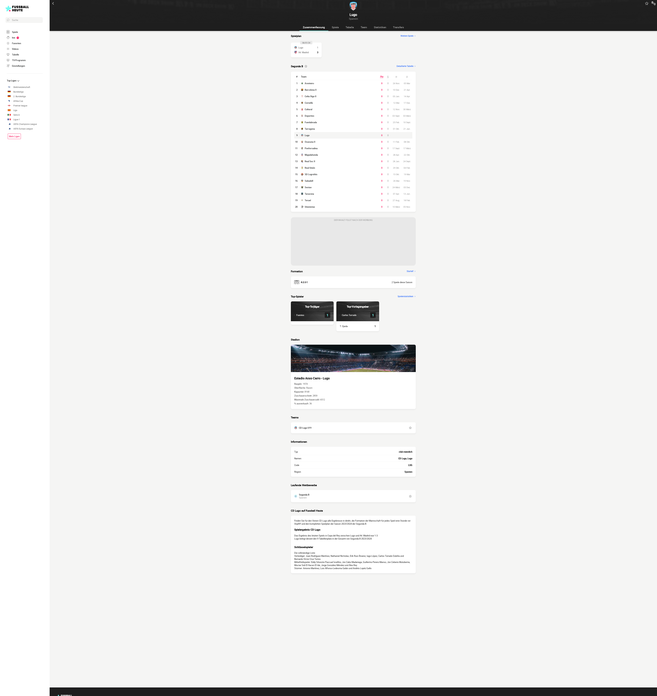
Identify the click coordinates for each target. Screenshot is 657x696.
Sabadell (309, 180)
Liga (15, 110)
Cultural (308, 109)
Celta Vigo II (310, 96)
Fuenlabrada (311, 122)
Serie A (16, 114)
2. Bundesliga (19, 96)
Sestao (308, 187)
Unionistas (310, 206)
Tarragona (310, 128)
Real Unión (310, 167)
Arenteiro (309, 83)
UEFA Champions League (25, 124)
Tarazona (309, 193)
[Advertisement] (353, 244)
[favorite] (646, 3)
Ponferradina (311, 148)
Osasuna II (310, 141)
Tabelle (350, 27)
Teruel (308, 200)
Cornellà (309, 102)
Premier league (20, 105)
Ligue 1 (16, 119)
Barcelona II (311, 89)
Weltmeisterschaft (21, 87)
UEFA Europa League (23, 128)
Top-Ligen (12, 80)
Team (364, 27)
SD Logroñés (311, 174)
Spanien (408, 471)
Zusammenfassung (314, 27)
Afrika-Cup (18, 101)
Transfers (398, 27)
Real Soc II (310, 161)
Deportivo (309, 115)
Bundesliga (18, 91)
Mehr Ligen (14, 136)
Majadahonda (311, 154)
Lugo (307, 135)
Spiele (335, 27)
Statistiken (380, 27)
